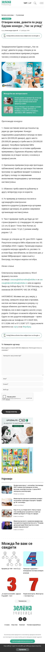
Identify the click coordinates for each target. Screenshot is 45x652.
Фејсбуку (27, 327)
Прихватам (22, 649)
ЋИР (25, 3)
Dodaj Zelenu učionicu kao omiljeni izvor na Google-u (23, 36)
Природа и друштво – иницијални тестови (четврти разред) (33, 571)
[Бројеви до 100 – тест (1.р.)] (12, 558)
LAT (30, 3)
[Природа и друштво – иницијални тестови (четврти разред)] (33, 558)
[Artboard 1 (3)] (17, 431)
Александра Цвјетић (11, 30)
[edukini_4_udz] (17, 460)
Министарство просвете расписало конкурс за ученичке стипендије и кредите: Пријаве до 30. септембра (28, 500)
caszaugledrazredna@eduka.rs (23, 279)
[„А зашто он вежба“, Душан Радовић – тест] (12, 584)
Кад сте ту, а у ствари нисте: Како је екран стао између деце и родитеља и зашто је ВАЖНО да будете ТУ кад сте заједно (27, 511)
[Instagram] (24, 619)
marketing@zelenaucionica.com (22, 641)
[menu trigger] (40, 3)
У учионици (6, 18)
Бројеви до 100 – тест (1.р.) (11, 568)
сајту (16, 327)
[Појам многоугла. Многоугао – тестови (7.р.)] (33, 584)
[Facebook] (20, 619)
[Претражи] (34, 3)
